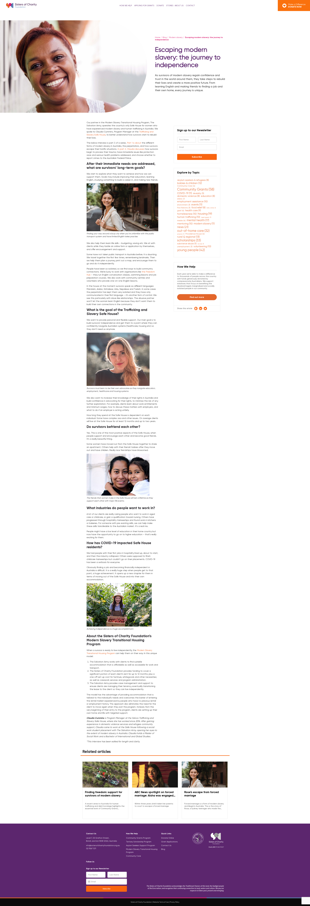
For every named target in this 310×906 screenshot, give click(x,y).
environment (183, 205)
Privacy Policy (174, 902)
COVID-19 (184, 193)
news (182, 227)
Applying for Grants (144, 5)
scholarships (189, 240)
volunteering (202, 246)
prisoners (180, 234)
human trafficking (188, 216)
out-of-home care (193, 231)
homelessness (187, 213)
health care (193, 210)
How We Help (126, 5)
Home (157, 37)
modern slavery (204, 223)
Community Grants (195, 189)
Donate (160, 5)
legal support (206, 217)
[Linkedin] (102, 862)
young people (191, 250)
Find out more (197, 297)
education (208, 196)
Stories (169, 6)
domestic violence (188, 196)
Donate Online (167, 838)
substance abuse (187, 243)
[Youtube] (105, 861)
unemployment (184, 246)
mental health (198, 220)
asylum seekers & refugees (193, 180)
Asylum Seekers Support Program (140, 845)
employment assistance (192, 201)
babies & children (189, 183)
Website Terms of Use (160, 902)
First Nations (183, 208)
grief (180, 210)
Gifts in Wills (211, 208)
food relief (198, 207)
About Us (179, 5)
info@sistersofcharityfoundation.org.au (103, 845)
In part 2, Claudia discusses (131, 149)
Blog (165, 37)
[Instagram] (99, 862)
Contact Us (166, 845)
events (196, 204)
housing (205, 213)
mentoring (185, 223)
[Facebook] (97, 861)
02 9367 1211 (91, 848)
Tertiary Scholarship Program (138, 842)
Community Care (186, 186)
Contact (190, 6)
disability (198, 193)
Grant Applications (169, 842)
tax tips (201, 244)
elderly (181, 199)
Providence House (195, 234)
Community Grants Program (138, 838)
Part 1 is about (134, 142)
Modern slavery (176, 37)
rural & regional (188, 236)
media (181, 220)
